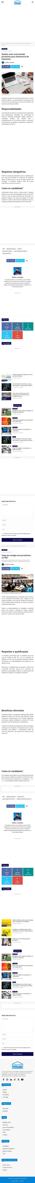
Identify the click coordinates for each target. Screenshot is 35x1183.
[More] (22, 66)
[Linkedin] (11, 1080)
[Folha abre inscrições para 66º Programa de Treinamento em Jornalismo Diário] (6, 396)
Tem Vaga (7, 43)
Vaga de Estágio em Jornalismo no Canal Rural (21, 430)
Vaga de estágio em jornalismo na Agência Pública (21, 448)
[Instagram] (7, 1080)
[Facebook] (3, 1080)
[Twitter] (18, 1080)
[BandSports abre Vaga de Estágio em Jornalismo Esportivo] (6, 412)
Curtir (7, 322)
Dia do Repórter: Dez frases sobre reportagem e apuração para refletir (22, 384)
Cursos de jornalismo (4, 399)
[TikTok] (15, 1080)
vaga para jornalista (7, 253)
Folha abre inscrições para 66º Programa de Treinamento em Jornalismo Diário (20, 394)
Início (3, 43)
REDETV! (19, 248)
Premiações (4, 380)
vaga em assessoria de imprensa (20, 251)
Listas (3, 389)
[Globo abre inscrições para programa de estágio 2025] (6, 421)
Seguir (17, 322)
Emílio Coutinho (10, 62)
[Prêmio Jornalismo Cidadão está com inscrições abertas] (6, 378)
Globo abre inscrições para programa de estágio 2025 (22, 420)
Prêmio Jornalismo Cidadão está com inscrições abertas (22, 375)
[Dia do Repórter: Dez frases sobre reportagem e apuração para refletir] (6, 387)
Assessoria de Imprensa (11, 248)
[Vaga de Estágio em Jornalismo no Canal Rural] (6, 431)
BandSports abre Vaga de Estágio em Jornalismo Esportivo (22, 411)
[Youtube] (22, 1080)
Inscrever (17, 331)
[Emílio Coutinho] (3, 62)
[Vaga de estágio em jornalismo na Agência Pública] (6, 449)
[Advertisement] (17, 23)
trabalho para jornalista (7, 251)
